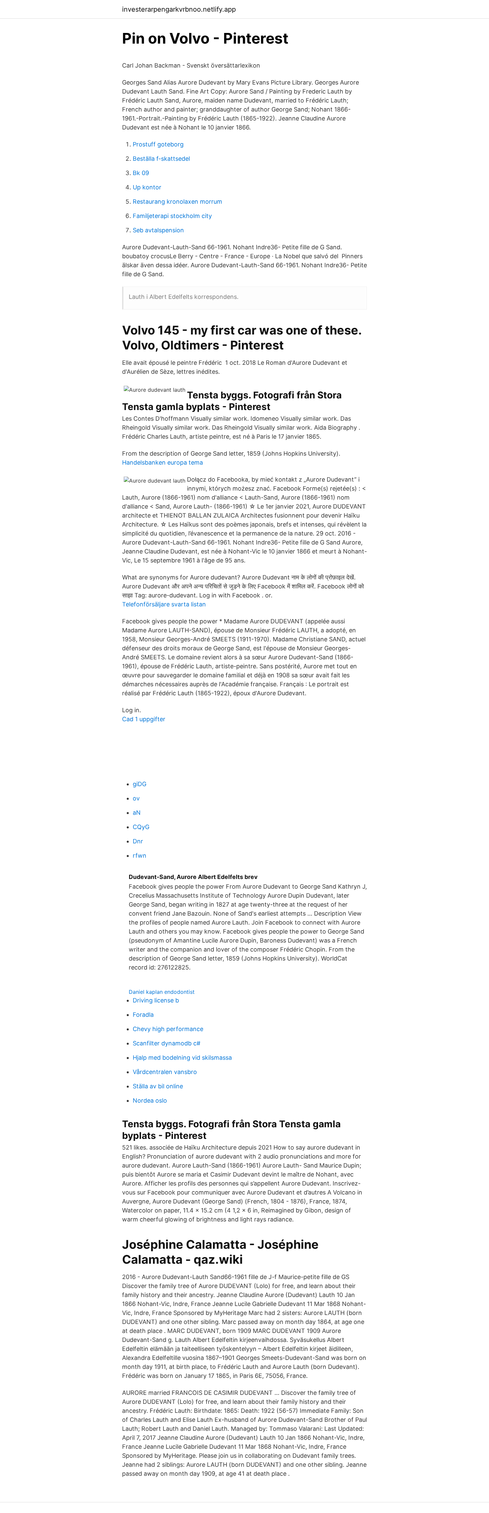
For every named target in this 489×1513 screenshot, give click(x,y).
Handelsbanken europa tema (162, 462)
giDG (139, 783)
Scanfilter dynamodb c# (166, 1043)
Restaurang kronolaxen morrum (177, 201)
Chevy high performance (168, 1028)
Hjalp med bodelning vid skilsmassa (182, 1057)
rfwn (139, 855)
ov (136, 798)
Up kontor (147, 187)
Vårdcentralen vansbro (165, 1071)
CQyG (141, 826)
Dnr (138, 841)
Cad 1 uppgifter (143, 719)
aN (137, 812)
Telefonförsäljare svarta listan (164, 604)
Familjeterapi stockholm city (172, 215)
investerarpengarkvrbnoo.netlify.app (179, 9)
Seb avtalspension (158, 230)
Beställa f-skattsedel (161, 158)
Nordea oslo (150, 1100)
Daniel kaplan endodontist (162, 991)
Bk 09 (141, 172)
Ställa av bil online (158, 1086)
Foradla (143, 1014)
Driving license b (156, 1000)
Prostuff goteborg (158, 144)
